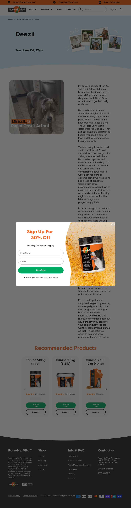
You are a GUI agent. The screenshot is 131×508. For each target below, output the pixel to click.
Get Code (41, 270)
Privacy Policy (48, 277)
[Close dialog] (113, 224)
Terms (56, 277)
